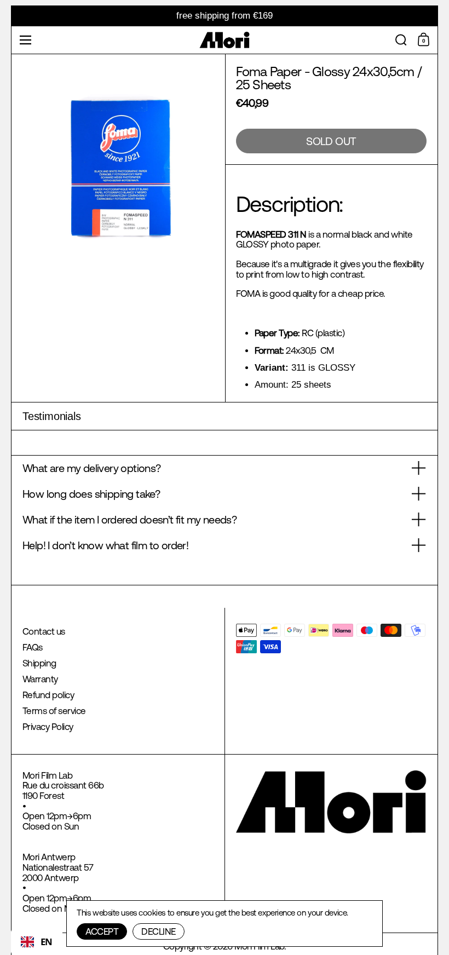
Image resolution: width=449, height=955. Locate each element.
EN (47, 941)
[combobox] (36, 942)
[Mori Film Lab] (225, 40)
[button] (401, 40)
